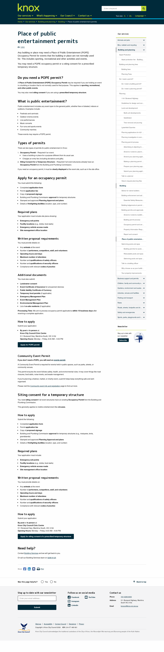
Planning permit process (130, 142)
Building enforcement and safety (132, 195)
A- (125, 16)
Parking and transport (125, 298)
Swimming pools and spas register (135, 258)
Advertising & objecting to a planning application (135, 147)
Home (20, 21)
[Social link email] (33, 569)
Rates (120, 303)
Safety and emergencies (126, 312)
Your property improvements (131, 273)
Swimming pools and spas (130, 244)
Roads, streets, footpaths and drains (130, 307)
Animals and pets (124, 40)
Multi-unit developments (132, 113)
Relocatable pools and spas (133, 254)
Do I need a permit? (126, 79)
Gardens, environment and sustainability (131, 288)
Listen (23, 47)
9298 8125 (52, 557)
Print (42, 569)
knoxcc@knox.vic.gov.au (129, 606)
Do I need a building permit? (131, 84)
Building (61, 21)
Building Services (31, 553)
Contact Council (60, 624)
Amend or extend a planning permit (135, 152)
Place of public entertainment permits (134, 239)
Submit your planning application (135, 171)
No (55, 582)
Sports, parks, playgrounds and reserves (131, 317)
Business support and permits (128, 278)
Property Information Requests (134, 229)
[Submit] (143, 8)
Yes (46, 582)
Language (139, 15)
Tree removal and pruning (133, 122)
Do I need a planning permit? (131, 88)
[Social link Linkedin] (29, 569)
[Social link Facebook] (24, 569)
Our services (24, 15)
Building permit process (132, 220)
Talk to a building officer (129, 263)
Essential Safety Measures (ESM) (135, 200)
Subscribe (123, 340)
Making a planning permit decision (135, 161)
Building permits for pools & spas (135, 249)
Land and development (129, 108)
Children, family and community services (131, 283)
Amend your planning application (135, 156)
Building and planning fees (128, 64)
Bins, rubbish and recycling (127, 45)
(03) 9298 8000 (126, 597)
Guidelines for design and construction (133, 103)
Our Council (66, 15)
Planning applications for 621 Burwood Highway (133, 132)
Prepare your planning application (135, 166)
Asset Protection (125, 55)
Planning (122, 93)
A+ (130, 16)
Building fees (126, 69)
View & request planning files (131, 181)
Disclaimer (72, 624)
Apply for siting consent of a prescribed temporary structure (45, 536)
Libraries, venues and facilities (128, 293)
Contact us (83, 15)
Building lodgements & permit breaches (133, 205)
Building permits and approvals (132, 210)
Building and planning (46, 21)
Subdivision (128, 118)
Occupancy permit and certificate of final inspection (135, 224)
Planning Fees (126, 74)
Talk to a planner (127, 176)
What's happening (46, 15)
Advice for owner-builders (130, 190)
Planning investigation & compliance (133, 137)
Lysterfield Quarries (128, 127)
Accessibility (48, 624)
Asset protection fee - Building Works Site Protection (133, 59)
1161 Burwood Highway (129, 98)
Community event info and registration (45, 386)
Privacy (81, 624)
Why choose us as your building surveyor (133, 268)
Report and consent (131, 234)
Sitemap (38, 624)
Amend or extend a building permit (135, 215)
